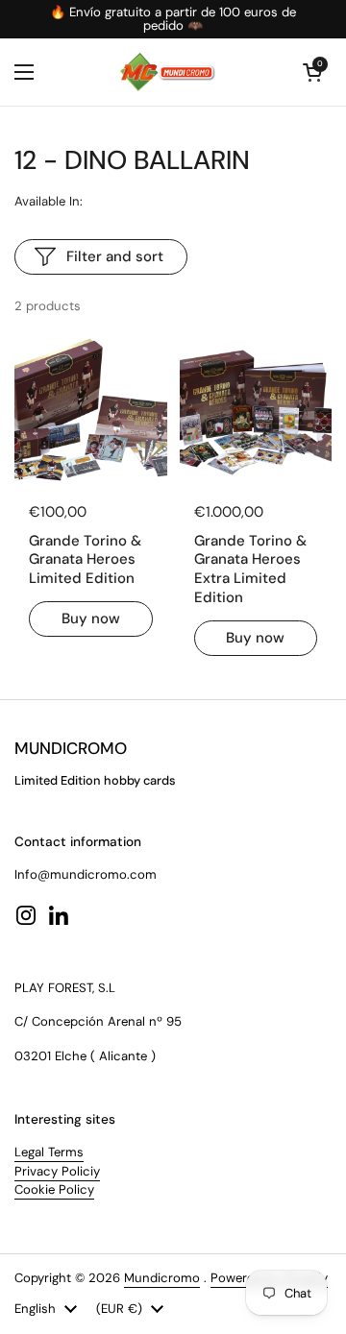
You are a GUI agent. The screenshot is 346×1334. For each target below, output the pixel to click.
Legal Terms (49, 1152)
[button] (312, 72)
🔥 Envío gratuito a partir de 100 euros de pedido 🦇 (173, 20)
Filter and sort (114, 256)
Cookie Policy (54, 1189)
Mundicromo (162, 1278)
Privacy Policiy (57, 1171)
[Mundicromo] (168, 72)
